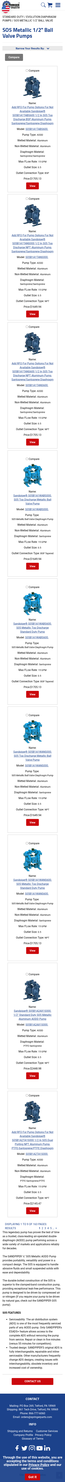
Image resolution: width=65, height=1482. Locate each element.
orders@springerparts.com (36, 1417)
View (32, 185)
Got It (32, 1477)
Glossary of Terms (32, 1438)
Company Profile (23, 1435)
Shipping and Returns (20, 1431)
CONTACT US (32, 1381)
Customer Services (47, 1431)
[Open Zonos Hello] (7, 7)
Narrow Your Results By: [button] (30, 48)
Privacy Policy (38, 1465)
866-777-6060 (37, 1413)
